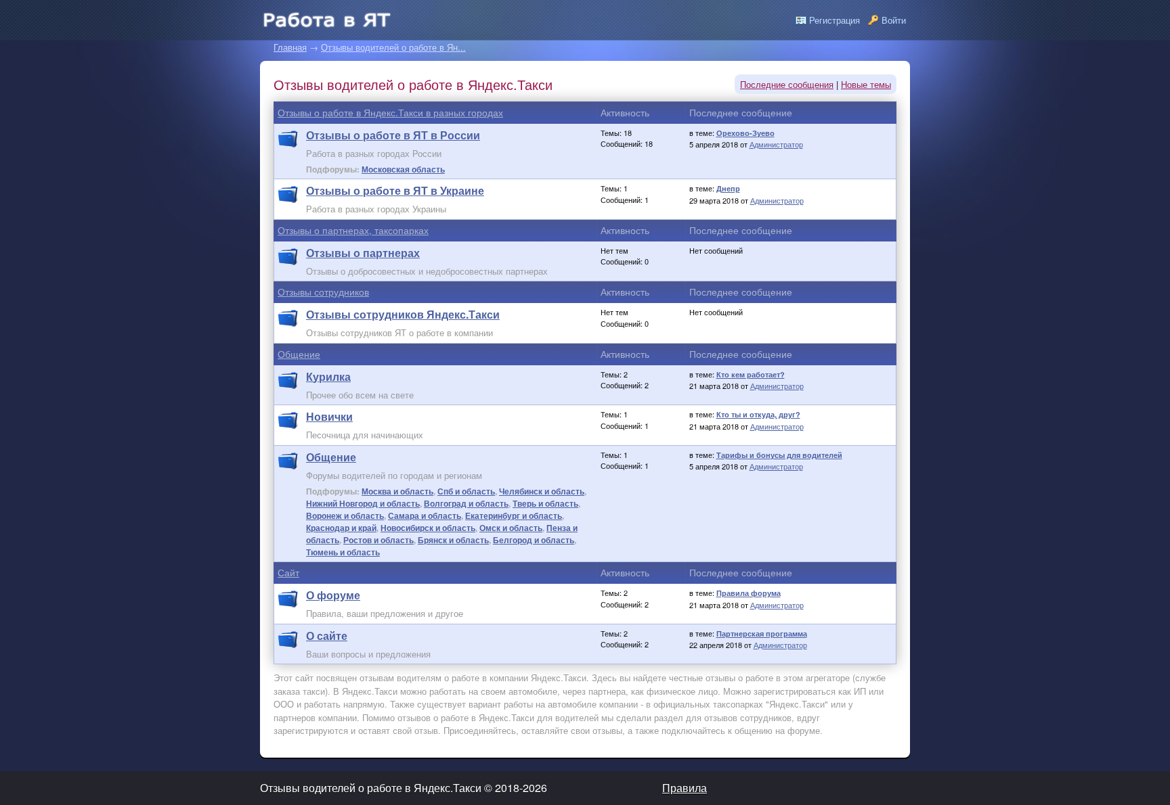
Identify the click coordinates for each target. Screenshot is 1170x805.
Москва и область (397, 491)
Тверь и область (545, 503)
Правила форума (748, 593)
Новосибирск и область (428, 528)
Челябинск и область (541, 491)
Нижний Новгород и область (363, 503)
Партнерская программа (761, 633)
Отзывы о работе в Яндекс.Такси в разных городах (390, 112)
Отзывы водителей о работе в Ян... (393, 47)
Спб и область (466, 491)
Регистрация (834, 20)
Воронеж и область (345, 515)
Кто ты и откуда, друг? (758, 414)
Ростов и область (378, 540)
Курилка (328, 376)
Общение (299, 354)
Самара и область (424, 515)
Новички (329, 416)
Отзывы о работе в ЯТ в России (393, 135)
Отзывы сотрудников (323, 291)
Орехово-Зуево (745, 133)
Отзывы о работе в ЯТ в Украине (395, 190)
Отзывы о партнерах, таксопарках (353, 230)
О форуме (333, 595)
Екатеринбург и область (513, 515)
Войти (894, 20)
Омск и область (510, 528)
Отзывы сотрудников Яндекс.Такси (403, 314)
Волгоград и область (466, 503)
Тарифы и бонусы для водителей (779, 455)
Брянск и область (453, 540)
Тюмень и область (343, 552)
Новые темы (866, 84)
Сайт (288, 572)
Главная (290, 47)
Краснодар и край (341, 528)
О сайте (326, 635)
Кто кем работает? (750, 374)
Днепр (728, 188)
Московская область (403, 169)
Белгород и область (533, 540)
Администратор (776, 144)
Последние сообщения (786, 84)
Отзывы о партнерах (363, 252)
